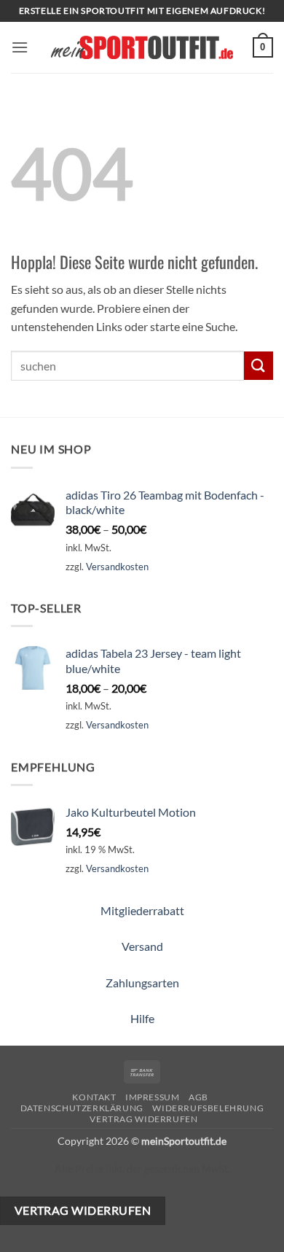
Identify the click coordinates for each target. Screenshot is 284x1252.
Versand (142, 946)
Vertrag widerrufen (143, 1118)
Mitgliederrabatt (142, 910)
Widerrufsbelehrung (208, 1108)
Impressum (152, 1097)
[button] (19, 47)
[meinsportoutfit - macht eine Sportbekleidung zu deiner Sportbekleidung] (142, 47)
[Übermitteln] (258, 365)
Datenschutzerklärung (81, 1108)
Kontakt (94, 1097)
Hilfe (142, 1018)
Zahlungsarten (142, 982)
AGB (198, 1097)
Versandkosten (117, 566)
